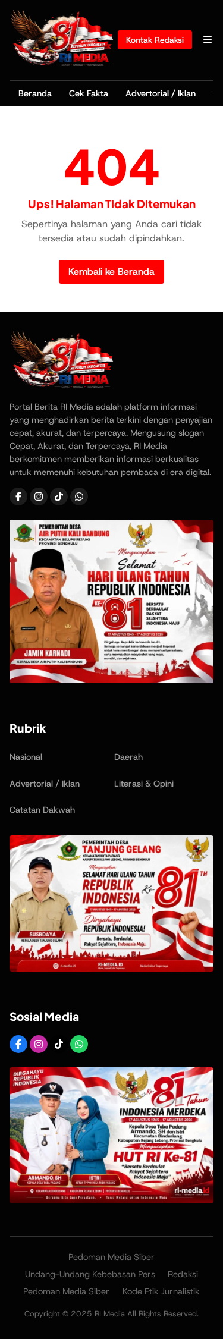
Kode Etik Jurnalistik (161, 1291)
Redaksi (183, 1274)
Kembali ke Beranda (111, 271)
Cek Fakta (88, 93)
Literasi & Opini (144, 784)
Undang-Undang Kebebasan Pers (90, 1274)
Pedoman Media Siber (111, 1257)
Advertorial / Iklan (160, 93)
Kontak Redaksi (155, 39)
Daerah (128, 757)
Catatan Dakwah (42, 810)
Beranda (35, 93)
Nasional (26, 757)
